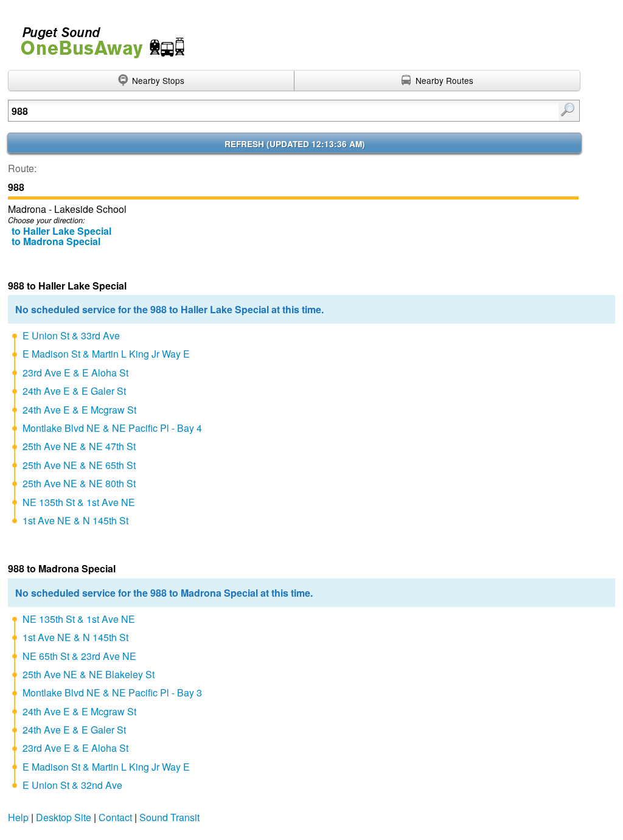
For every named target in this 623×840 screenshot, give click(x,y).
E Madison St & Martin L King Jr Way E (106, 354)
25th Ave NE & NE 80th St (79, 483)
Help (18, 817)
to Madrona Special (56, 241)
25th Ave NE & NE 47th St (79, 446)
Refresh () (294, 144)
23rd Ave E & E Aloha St (75, 373)
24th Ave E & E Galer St (74, 391)
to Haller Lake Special (61, 231)
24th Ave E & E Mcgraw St (79, 410)
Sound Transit (169, 817)
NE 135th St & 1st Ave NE (79, 502)
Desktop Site (63, 817)
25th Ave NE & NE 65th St (79, 465)
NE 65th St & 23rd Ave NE (79, 656)
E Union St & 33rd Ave (71, 335)
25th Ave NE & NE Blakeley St (89, 674)
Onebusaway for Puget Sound (97, 37)
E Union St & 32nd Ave (72, 785)
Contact (115, 817)
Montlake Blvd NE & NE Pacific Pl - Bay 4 (112, 428)
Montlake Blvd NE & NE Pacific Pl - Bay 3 (112, 692)
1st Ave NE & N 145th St (75, 520)
